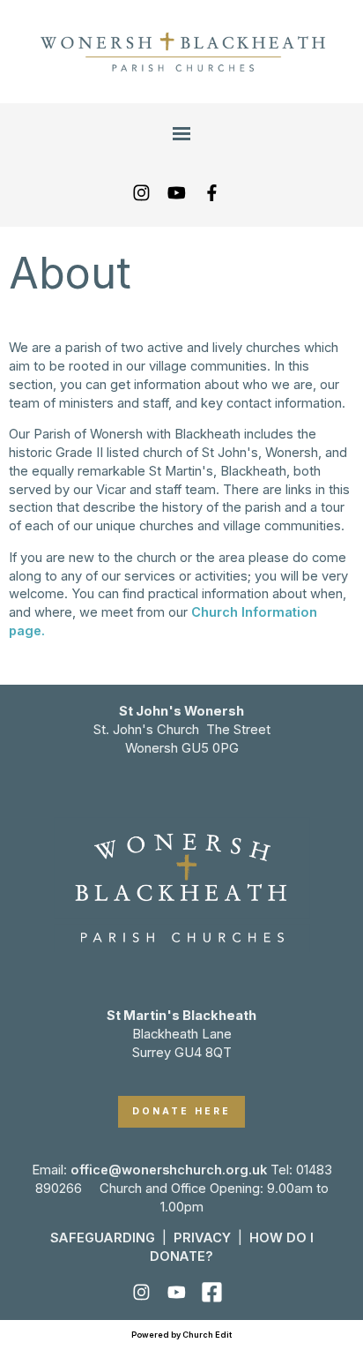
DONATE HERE (181, 1111)
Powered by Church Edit (181, 1334)
